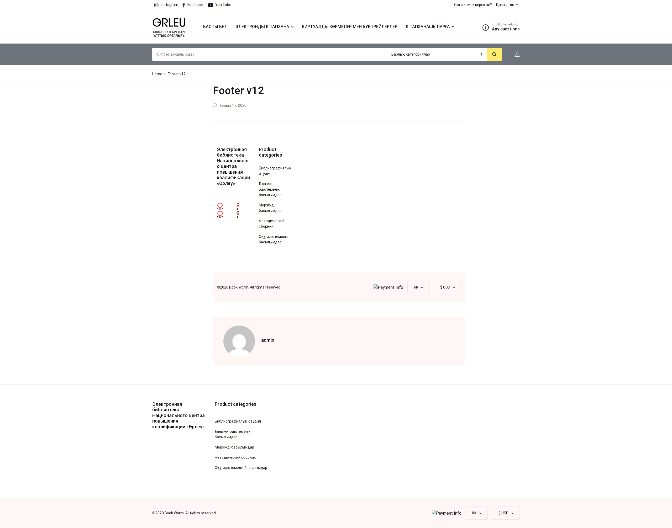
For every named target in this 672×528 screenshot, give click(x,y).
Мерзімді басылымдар (270, 208)
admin (267, 340)
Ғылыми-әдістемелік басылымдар (270, 189)
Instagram (169, 5)
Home (157, 74)
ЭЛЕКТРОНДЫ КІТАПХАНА (262, 26)
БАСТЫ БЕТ (215, 26)
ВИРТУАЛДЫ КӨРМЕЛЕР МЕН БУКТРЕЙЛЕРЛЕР (349, 26)
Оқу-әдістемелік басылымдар (273, 239)
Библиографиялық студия (275, 171)
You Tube (223, 5)
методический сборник (272, 223)
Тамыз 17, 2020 (232, 105)
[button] (515, 54)
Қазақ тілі (505, 5)
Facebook (195, 5)
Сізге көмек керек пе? (473, 5)
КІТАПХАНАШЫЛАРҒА (428, 26)
